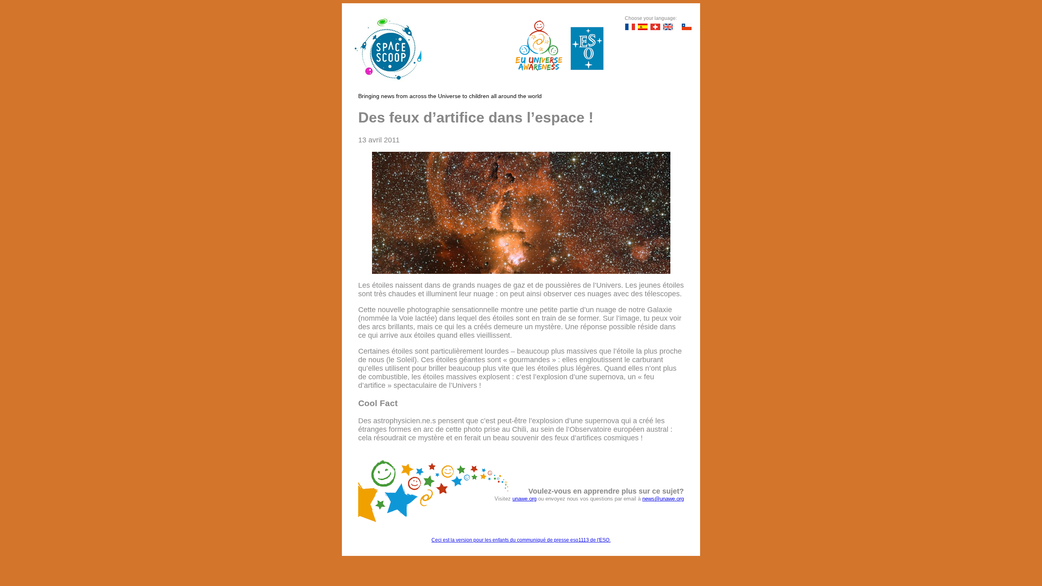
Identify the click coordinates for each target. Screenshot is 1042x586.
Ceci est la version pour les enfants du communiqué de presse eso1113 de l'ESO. (521, 540)
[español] (642, 27)
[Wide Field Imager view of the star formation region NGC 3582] (521, 271)
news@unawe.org (663, 499)
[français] (630, 27)
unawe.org (524, 499)
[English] (668, 27)
